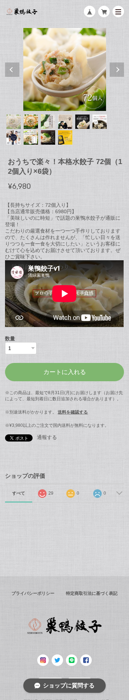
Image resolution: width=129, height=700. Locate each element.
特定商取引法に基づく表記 (92, 593)
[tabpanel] (64, 69)
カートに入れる (64, 372)
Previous (12, 69)
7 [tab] (13, 137)
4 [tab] (65, 122)
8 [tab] (31, 137)
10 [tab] (65, 137)
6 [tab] (99, 122)
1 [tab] (13, 122)
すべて (18, 493)
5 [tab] (82, 122)
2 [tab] (31, 122)
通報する (47, 437)
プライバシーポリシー (32, 593)
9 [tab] (48, 137)
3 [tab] (48, 122)
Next (117, 69)
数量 (10, 338)
